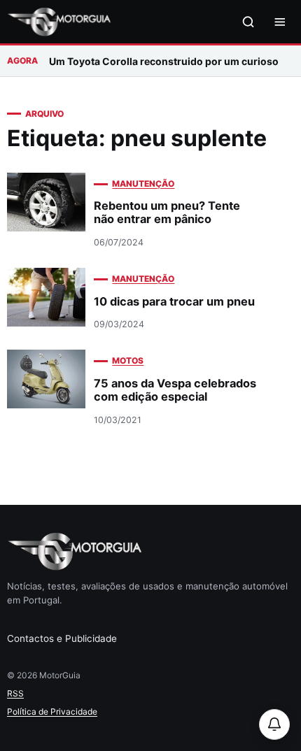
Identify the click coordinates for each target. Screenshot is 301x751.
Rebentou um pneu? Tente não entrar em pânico (167, 212)
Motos (128, 360)
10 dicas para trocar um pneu (174, 301)
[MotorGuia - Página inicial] (59, 22)
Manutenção (143, 183)
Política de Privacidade (52, 711)
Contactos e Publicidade (62, 638)
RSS (15, 693)
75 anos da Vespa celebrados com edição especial (175, 389)
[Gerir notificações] (274, 724)
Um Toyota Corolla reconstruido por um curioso (164, 61)
